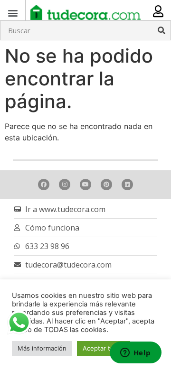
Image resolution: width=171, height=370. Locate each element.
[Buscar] (161, 30)
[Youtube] (85, 184)
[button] (12, 12)
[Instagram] (64, 184)
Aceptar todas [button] (103, 348)
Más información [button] (42, 348)
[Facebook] (43, 184)
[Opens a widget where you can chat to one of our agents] (135, 353)
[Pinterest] (106, 184)
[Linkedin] (127, 184)
